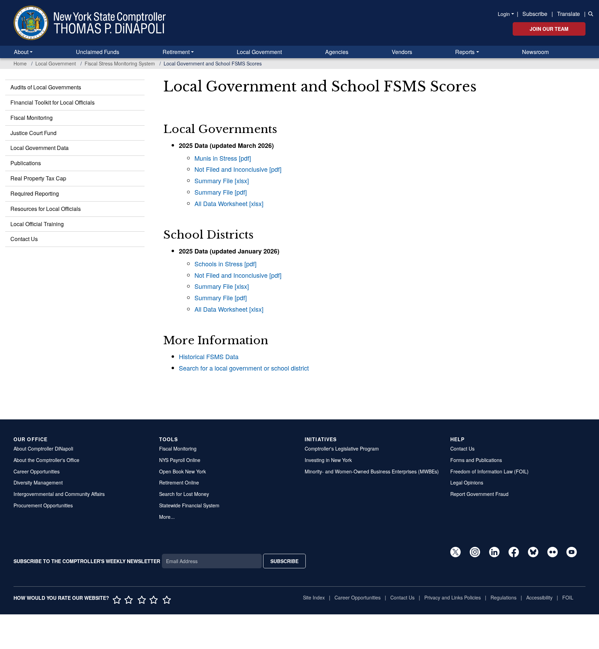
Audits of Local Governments (45, 87)
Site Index (314, 597)
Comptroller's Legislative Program (342, 448)
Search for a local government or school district (244, 367)
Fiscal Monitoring (31, 118)
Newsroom (535, 52)
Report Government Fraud (479, 493)
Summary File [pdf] (220, 191)
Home (20, 63)
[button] (589, 13)
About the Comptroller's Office (46, 459)
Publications (25, 163)
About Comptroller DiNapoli (43, 448)
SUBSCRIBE (284, 561)
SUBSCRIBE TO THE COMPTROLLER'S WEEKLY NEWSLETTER (87, 561)
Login (504, 13)
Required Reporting (34, 193)
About (21, 52)
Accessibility (539, 597)
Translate (568, 14)
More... (167, 516)
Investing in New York (328, 459)
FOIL (567, 597)
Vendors (402, 52)
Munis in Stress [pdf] (222, 157)
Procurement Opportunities (43, 505)
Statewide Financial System (189, 505)
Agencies (336, 52)
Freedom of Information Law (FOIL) (489, 471)
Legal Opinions (466, 482)
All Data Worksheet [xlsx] (228, 203)
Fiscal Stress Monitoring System (120, 63)
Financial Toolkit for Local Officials (52, 102)
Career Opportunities (37, 471)
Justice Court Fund (33, 133)
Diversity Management (38, 482)
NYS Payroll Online (179, 459)
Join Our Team (549, 28)
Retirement (176, 52)
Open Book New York (182, 471)
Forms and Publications (476, 459)
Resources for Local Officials (45, 209)
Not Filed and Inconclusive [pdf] (237, 169)
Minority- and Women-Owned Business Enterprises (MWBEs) (372, 471)
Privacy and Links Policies (452, 597)
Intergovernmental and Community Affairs (59, 493)
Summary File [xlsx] (221, 180)
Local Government (259, 52)
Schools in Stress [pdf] (225, 263)
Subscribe (534, 14)
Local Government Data (39, 148)
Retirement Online (179, 482)
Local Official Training (37, 224)
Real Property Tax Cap (38, 178)
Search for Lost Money (184, 493)
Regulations (503, 597)
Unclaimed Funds (97, 52)
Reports (465, 52)
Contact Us (24, 239)
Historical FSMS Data (208, 356)
